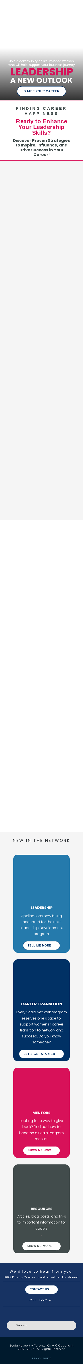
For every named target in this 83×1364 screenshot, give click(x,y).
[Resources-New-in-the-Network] (41, 1166)
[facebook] (30, 1311)
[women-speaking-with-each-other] (41, 961)
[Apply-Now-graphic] (41, 857)
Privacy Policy (41, 1358)
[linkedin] (45, 1311)
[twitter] (52, 1311)
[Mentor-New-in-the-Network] (41, 1070)
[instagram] (37, 1311)
